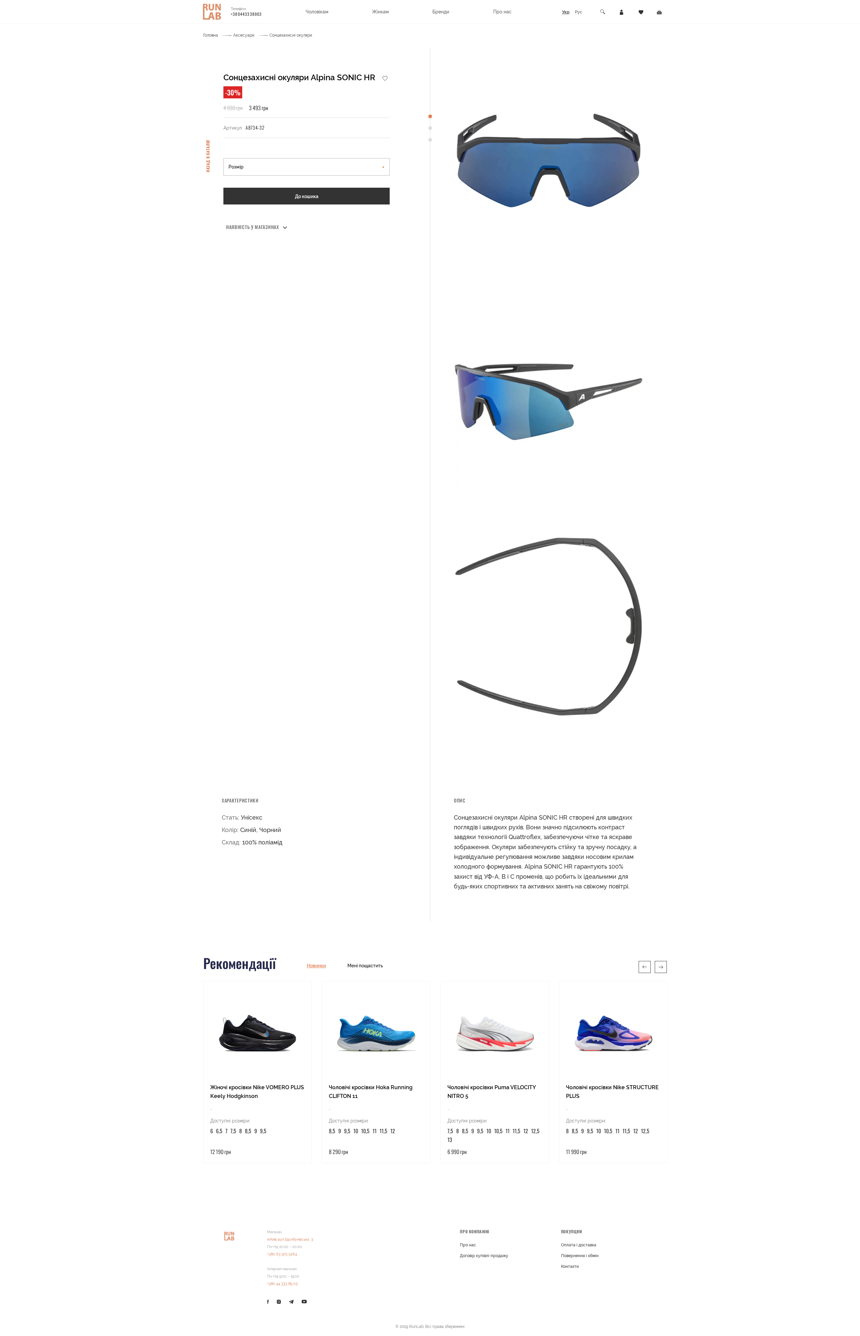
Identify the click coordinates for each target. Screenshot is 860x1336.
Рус (578, 11)
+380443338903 (246, 14)
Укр (565, 11)
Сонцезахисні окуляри (290, 35)
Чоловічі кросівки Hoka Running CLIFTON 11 (371, 1091)
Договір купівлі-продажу (484, 1255)
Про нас (468, 1245)
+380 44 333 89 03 (282, 1284)
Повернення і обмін (580, 1255)
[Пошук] (603, 11)
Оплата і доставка (578, 1245)
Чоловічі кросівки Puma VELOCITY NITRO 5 (491, 1091)
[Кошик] (659, 11)
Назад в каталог (208, 156)
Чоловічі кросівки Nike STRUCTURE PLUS (612, 1091)
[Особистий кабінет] (621, 11)
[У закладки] (385, 78)
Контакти (570, 1266)
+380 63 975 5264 (282, 1254)
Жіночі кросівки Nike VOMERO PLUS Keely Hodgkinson (257, 1091)
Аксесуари (243, 35)
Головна (210, 35)
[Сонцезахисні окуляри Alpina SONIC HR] (548, 160)
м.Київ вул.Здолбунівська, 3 (290, 1239)
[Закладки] (641, 11)
